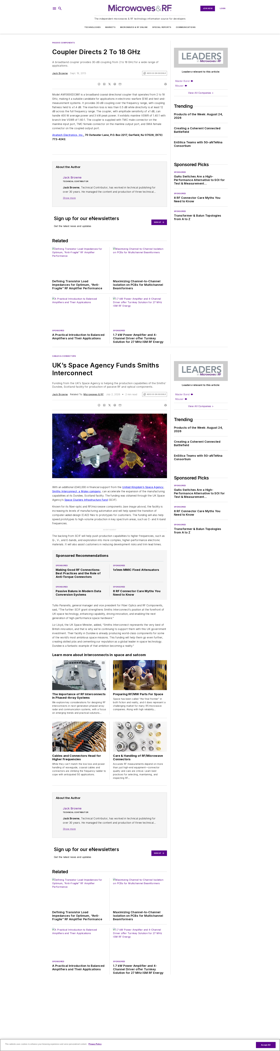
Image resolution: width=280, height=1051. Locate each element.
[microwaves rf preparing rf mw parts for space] (140, 675)
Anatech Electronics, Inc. (67, 134)
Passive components (63, 43)
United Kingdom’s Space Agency (142, 487)
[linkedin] (104, 84)
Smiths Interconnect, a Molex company (76, 491)
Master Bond (182, 81)
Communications (186, 27)
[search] (60, 8)
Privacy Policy (95, 1044)
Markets (110, 27)
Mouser (179, 85)
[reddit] (114, 84)
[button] (54, 8)
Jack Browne (60, 73)
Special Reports (161, 27)
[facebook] (99, 84)
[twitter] (109, 84)
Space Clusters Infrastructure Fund (86, 499)
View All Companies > (201, 92)
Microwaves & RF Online (134, 27)
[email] (120, 84)
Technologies (92, 27)
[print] (165, 84)
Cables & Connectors (64, 356)
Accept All (265, 1045)
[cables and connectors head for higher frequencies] (79, 737)
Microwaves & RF (93, 394)
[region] (140, 1045)
